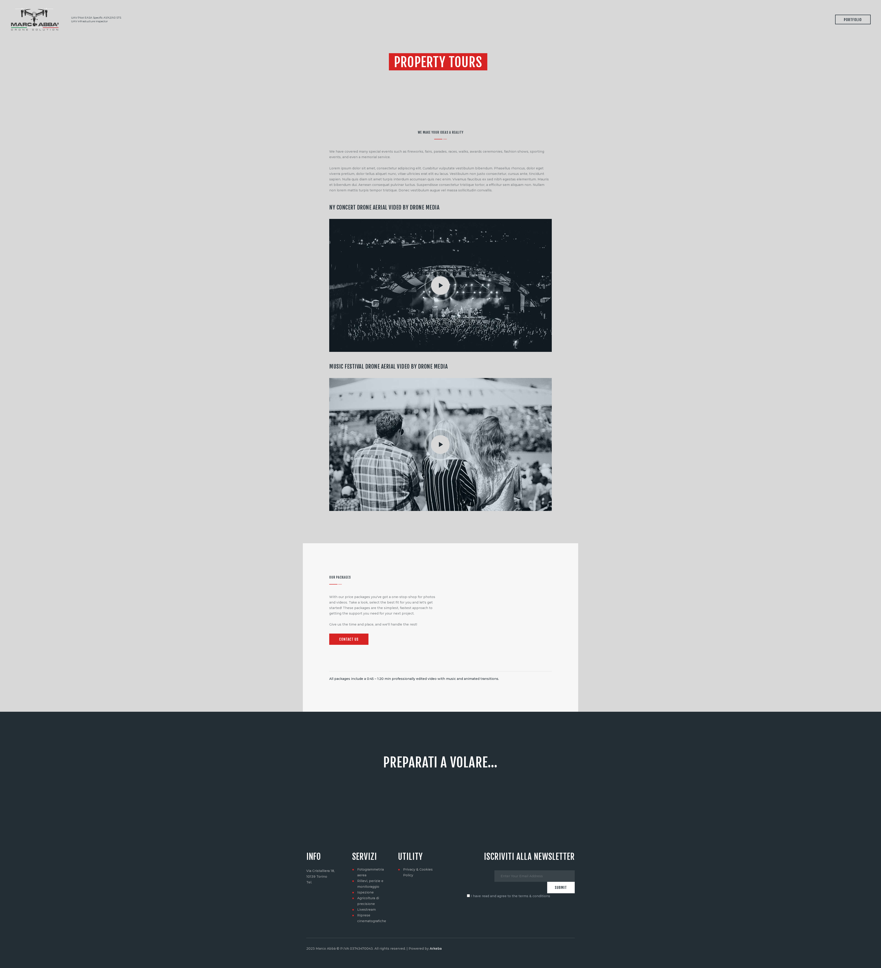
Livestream (366, 909)
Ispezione (365, 892)
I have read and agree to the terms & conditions (510, 896)
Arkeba (436, 948)
